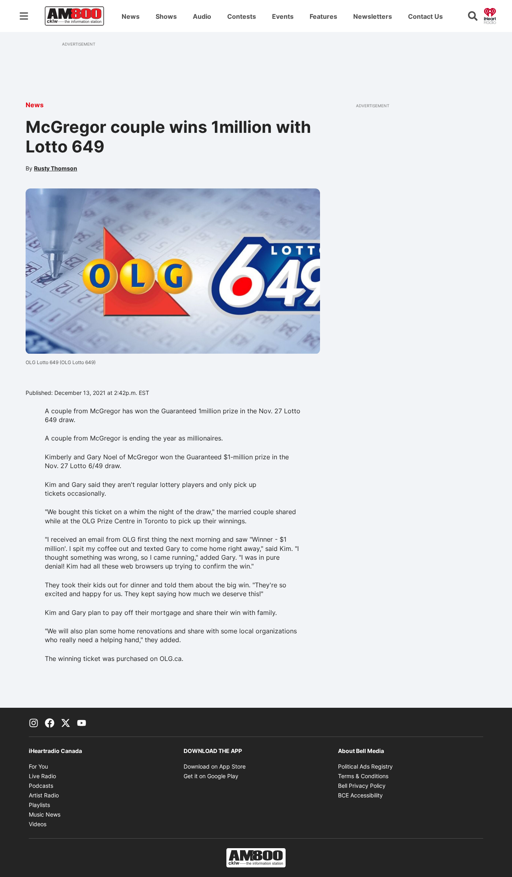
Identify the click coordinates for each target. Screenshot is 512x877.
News (131, 16)
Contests (241, 16)
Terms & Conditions (363, 776)
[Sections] (24, 16)
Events (283, 16)
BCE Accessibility (360, 795)
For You (38, 766)
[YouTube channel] (81, 722)
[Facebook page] (49, 722)
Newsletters (372, 16)
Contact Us (425, 16)
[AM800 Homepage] (74, 16)
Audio (202, 16)
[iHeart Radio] (490, 15)
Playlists (39, 804)
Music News (44, 814)
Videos (37, 824)
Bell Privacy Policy (362, 785)
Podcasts (41, 785)
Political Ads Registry (365, 766)
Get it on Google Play (211, 776)
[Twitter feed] (65, 722)
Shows (166, 16)
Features (323, 16)
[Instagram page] (33, 722)
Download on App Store (215, 766)
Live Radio (42, 776)
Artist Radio (44, 795)
